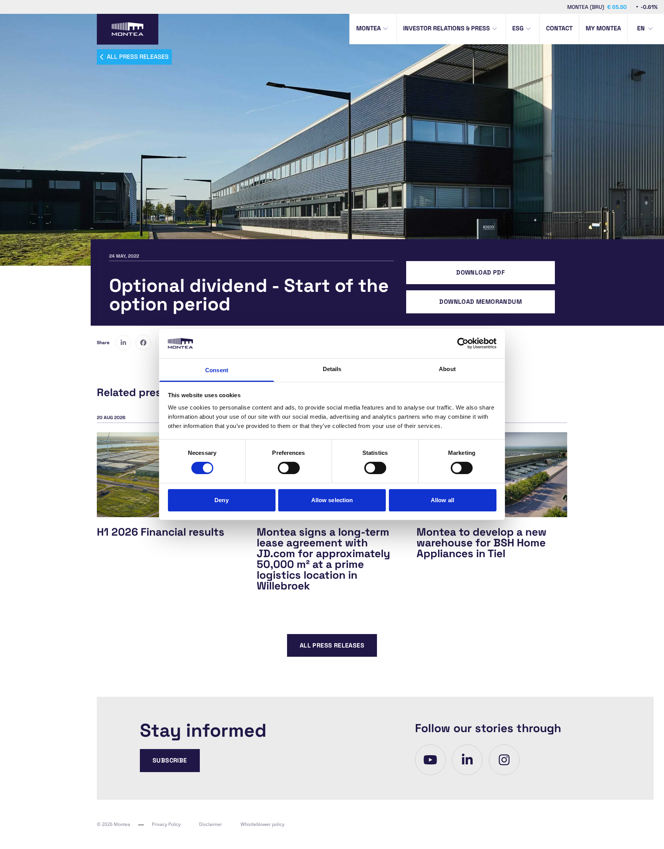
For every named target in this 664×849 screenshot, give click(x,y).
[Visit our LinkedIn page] (467, 759)
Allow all (442, 500)
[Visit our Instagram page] (504, 759)
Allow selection (332, 500)
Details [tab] (332, 369)
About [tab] (447, 369)
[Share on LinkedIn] (123, 342)
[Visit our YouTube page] (430, 759)
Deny (221, 500)
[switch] (289, 468)
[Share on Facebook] (143, 342)
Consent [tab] (216, 370)
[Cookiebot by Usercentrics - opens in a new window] (462, 343)
